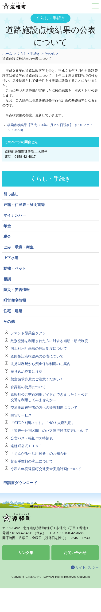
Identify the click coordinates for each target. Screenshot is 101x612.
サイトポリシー (87, 567)
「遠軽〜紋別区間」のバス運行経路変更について (49, 431)
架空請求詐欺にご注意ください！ (37, 379)
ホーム (7, 53)
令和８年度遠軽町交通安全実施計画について (46, 469)
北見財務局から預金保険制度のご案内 (40, 364)
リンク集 (25, 553)
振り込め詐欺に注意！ (28, 372)
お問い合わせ (75, 553)
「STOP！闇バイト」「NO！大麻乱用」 (43, 423)
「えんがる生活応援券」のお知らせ (39, 453)
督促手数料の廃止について (32, 461)
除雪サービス (21, 415)
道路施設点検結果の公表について (37, 356)
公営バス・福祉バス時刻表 (32, 438)
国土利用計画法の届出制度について (39, 348)
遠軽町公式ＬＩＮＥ (26, 446)
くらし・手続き (28, 53)
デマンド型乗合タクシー (30, 333)
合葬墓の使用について (28, 387)
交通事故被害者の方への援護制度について (44, 407)
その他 (49, 53)
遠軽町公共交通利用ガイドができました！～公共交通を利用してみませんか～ (49, 397)
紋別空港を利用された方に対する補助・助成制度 (49, 341)
